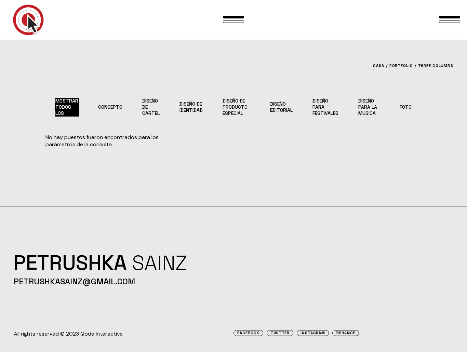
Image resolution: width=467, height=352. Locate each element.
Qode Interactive (101, 333)
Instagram (313, 333)
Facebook (248, 333)
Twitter (280, 333)
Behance (345, 333)
